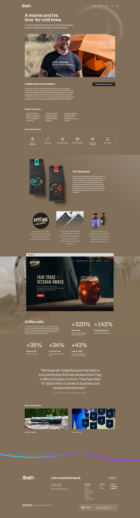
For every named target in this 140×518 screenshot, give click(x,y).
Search (117, 6)
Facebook (114, 486)
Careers (106, 5)
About (101, 486)
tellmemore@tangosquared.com (59, 489)
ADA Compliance (89, 499)
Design (86, 488)
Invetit (113, 484)
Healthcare (87, 496)
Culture (100, 5)
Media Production (89, 492)
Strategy (87, 494)
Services (95, 5)
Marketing (87, 486)
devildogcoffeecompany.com (103, 84)
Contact (112, 5)
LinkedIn (114, 488)
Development (88, 490)
